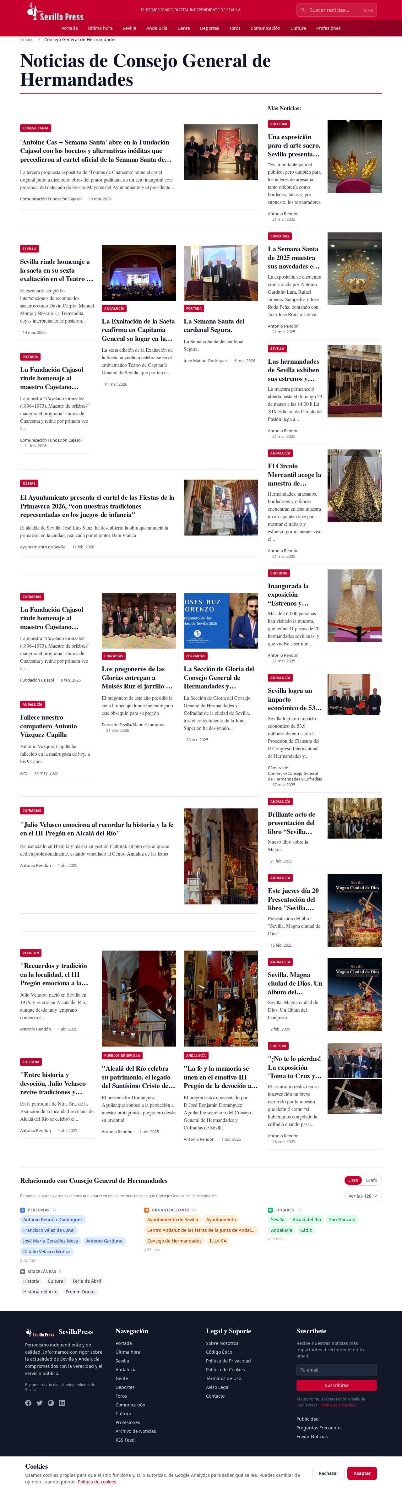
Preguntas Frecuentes (319, 1428)
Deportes (209, 28)
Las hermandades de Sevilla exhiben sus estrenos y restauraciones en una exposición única (293, 383)
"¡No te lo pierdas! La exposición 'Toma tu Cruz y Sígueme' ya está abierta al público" (295, 1075)
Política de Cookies (225, 1370)
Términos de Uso (223, 1378)
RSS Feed (125, 1440)
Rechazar (328, 1473)
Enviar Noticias (312, 1436)
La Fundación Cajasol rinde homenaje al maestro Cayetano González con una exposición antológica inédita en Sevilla (51, 391)
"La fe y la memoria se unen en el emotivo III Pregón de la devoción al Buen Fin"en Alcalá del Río (218, 1085)
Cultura (298, 28)
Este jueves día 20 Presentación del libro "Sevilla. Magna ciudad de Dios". (293, 907)
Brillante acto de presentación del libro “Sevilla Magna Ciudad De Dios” (294, 831)
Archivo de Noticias (136, 1431)
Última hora (100, 28)
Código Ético (219, 1352)
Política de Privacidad (228, 1361)
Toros (235, 28)
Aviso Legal (218, 1387)
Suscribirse (337, 1385)
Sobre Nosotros (222, 1343)
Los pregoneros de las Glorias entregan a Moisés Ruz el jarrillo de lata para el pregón (137, 681)
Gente (183, 28)
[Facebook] (28, 1403)
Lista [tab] (353, 1180)
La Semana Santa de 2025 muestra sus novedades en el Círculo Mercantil (293, 265)
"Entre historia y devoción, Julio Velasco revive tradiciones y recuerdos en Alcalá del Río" (53, 1091)
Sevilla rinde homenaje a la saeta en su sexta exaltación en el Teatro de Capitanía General (56, 274)
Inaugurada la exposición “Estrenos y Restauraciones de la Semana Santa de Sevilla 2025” (294, 607)
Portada (70, 28)
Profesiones (328, 28)
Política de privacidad (337, 1405)
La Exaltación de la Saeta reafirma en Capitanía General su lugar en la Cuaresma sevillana (138, 334)
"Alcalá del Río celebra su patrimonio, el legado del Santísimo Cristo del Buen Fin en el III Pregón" (136, 1085)
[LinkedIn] (62, 1403)
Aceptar (362, 1473)
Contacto (215, 1396)
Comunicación (265, 28)
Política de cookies (97, 1482)
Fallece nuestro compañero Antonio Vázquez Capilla (48, 725)
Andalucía (156, 28)
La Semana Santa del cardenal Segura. (214, 325)
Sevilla (129, 28)
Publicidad (307, 1419)
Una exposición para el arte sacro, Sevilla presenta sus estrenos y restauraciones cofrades (294, 158)
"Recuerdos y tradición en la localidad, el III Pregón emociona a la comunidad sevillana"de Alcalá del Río (54, 982)
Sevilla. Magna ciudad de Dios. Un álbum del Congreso (295, 987)
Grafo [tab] (371, 1180)
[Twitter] (39, 1403)
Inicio (26, 39)
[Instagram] (51, 1403)
